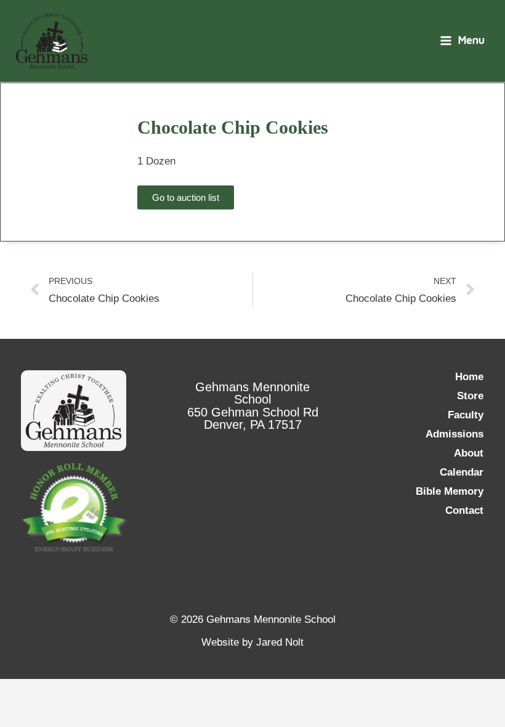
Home (469, 377)
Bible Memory (449, 491)
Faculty (465, 415)
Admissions (454, 434)
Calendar (461, 472)
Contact (464, 510)
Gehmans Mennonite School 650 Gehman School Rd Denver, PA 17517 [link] (252, 405)
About (468, 453)
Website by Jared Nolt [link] (252, 642)
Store (470, 396)
